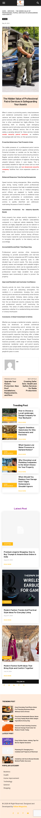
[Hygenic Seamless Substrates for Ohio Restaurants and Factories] (9, 432)
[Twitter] (24, 685)
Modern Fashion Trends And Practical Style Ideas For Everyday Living (20, 611)
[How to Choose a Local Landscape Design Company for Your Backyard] (9, 415)
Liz (17, 361)
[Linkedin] (14, 685)
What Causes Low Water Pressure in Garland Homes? (26, 447)
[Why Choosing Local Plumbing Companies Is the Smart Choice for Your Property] (9, 465)
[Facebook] (4, 685)
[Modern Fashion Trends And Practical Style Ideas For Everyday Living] (20, 588)
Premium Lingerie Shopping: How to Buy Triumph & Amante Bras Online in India (20, 554)
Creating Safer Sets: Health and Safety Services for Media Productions (29, 386)
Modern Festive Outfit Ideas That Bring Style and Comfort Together (18, 666)
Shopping (7, 544)
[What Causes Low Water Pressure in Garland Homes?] (9, 449)
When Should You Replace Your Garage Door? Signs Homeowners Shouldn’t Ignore (27, 481)
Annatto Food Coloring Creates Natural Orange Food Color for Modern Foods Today (25, 728)
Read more (22, 422)
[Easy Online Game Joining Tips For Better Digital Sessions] (7, 741)
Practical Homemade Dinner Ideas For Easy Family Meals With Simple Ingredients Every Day (26, 718)
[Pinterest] (19, 685)
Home (4, 11)
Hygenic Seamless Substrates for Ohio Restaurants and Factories (27, 431)
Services (11, 11)
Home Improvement (8, 419)
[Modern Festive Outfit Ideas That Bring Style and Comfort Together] (20, 643)
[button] (3, 3)
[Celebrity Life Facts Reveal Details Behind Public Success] (7, 759)
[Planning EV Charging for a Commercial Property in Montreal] (7, 750)
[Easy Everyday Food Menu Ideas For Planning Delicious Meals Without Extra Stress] (7, 709)
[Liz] (10, 365)
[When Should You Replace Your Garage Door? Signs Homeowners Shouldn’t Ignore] (9, 482)
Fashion (7, 602)
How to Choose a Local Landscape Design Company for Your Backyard (27, 414)
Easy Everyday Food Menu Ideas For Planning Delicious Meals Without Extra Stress (26, 709)
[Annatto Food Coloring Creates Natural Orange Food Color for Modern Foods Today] (7, 727)
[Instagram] (9, 685)
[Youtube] (28, 813)
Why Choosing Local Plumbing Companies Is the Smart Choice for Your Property (27, 463)
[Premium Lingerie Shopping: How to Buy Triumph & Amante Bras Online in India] (20, 530)
